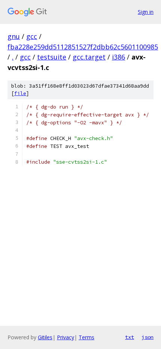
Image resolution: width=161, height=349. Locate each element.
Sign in (146, 11)
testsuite (51, 56)
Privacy (65, 337)
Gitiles (45, 337)
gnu (13, 36)
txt (129, 337)
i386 (118, 56)
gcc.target (89, 56)
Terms (86, 337)
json (148, 337)
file (20, 93)
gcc (31, 36)
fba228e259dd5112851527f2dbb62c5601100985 (82, 46)
